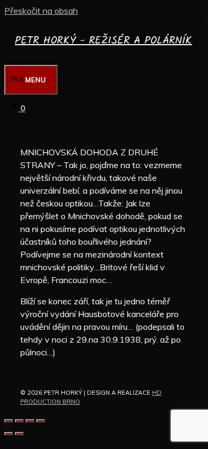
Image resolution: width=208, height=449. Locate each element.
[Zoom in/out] (40, 420)
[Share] (19, 420)
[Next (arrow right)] (19, 433)
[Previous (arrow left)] (8, 433)
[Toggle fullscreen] (30, 420)
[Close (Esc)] (8, 420)
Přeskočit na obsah (41, 10)
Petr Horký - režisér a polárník (103, 40)
